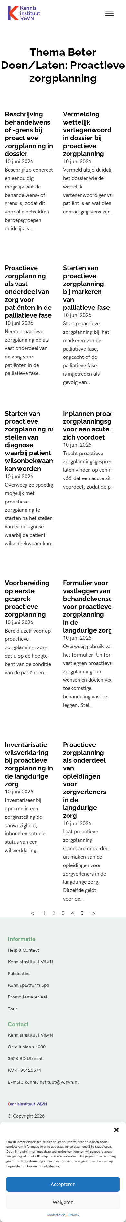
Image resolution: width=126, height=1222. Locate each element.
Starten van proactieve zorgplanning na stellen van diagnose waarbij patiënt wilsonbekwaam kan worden (30, 441)
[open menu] (109, 13)
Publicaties (19, 973)
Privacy (74, 1215)
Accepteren (63, 1184)
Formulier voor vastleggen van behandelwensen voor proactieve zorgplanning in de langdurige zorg (89, 606)
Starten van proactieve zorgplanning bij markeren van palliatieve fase (86, 287)
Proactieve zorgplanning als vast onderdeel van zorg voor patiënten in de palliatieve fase (28, 291)
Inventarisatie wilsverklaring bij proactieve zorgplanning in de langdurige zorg (29, 764)
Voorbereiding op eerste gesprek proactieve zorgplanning (27, 598)
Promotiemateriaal (27, 997)
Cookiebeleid (56, 1215)
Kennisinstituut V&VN (30, 962)
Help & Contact (23, 950)
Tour (12, 1009)
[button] (116, 1130)
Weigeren (63, 1202)
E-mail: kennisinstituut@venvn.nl (43, 1082)
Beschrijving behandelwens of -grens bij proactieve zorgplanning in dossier (29, 134)
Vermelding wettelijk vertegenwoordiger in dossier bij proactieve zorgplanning (93, 134)
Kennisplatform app (28, 985)
